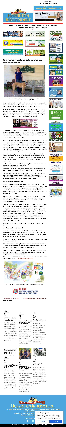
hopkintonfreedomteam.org (25, 258)
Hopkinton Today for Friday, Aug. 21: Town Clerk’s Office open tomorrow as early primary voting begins (25, 321)
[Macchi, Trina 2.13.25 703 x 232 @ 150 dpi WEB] (49, 17)
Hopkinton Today (23, 27)
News (15, 25)
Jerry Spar (6, 62)
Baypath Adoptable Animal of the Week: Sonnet (39, 320)
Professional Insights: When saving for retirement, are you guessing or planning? (10, 365)
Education (27, 25)
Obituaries (54, 25)
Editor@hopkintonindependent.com (30, 413)
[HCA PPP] (36, 34)
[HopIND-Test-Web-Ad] (25, 291)
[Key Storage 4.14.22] (56, 159)
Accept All (55, 421)
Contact (38, 27)
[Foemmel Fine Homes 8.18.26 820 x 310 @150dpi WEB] (25, 124)
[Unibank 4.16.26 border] (56, 181)
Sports (33, 25)
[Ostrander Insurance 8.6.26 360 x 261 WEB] (56, 59)
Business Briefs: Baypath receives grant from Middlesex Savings (10, 319)
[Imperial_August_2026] (56, 36)
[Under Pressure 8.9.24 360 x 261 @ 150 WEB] (56, 70)
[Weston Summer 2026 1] (56, 136)
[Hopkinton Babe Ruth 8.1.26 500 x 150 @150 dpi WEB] (14, 43)
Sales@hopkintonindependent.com (33, 415)
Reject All (43, 421)
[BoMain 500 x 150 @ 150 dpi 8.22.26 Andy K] (14, 34)
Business (39, 25)
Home (11, 25)
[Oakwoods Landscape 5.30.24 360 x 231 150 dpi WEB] (56, 192)
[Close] (62, 412)
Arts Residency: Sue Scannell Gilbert (38, 364)
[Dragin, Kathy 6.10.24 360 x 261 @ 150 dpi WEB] (56, 104)
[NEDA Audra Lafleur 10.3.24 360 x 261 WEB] (56, 92)
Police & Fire (46, 25)
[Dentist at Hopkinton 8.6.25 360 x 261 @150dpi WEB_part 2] (56, 148)
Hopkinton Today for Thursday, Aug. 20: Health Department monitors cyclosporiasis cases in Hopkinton (25, 369)
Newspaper (44, 27)
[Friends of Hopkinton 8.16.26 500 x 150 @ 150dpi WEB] (36, 53)
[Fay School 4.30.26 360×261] (56, 115)
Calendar (31, 27)
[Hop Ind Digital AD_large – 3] (56, 48)
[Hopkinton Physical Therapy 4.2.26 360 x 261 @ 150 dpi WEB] (56, 170)
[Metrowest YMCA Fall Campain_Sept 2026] (56, 81)
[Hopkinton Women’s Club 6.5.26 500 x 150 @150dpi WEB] (36, 44)
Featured (20, 25)
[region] (49, 417)
